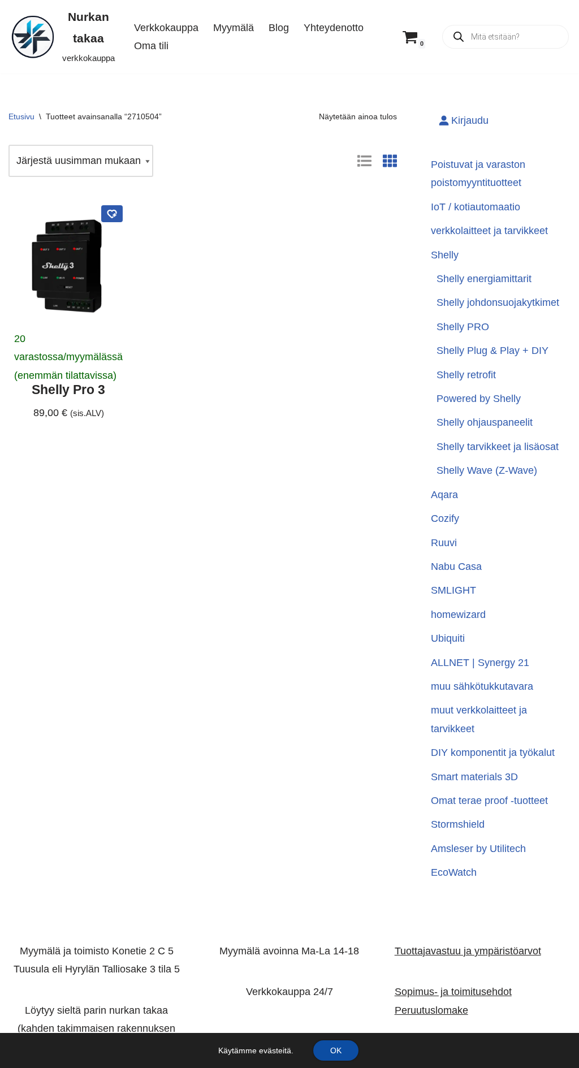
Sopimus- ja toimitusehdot (453, 991)
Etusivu (21, 116)
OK (336, 1050)
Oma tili (151, 45)
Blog (279, 27)
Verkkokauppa (166, 27)
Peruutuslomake (431, 1009)
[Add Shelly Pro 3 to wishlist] (112, 213)
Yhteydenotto (334, 27)
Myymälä (233, 27)
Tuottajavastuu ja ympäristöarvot (468, 951)
